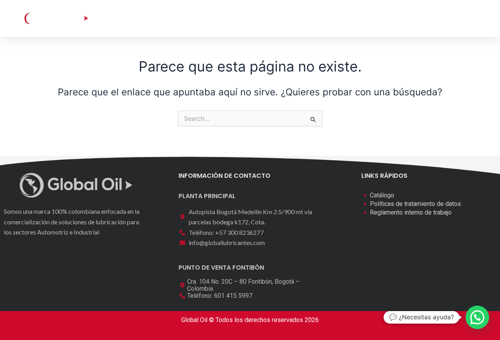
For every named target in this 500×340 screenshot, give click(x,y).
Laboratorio (235, 18)
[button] (443, 17)
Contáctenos (332, 18)
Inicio (140, 18)
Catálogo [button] (177, 18)
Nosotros (282, 18)
